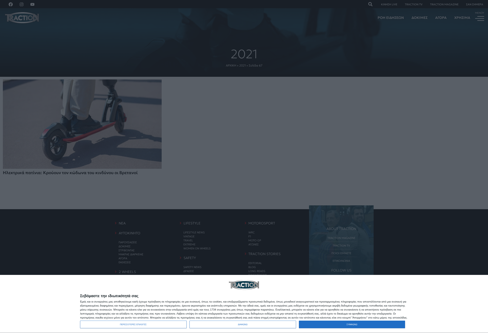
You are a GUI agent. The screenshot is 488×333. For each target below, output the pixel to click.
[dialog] (244, 304)
